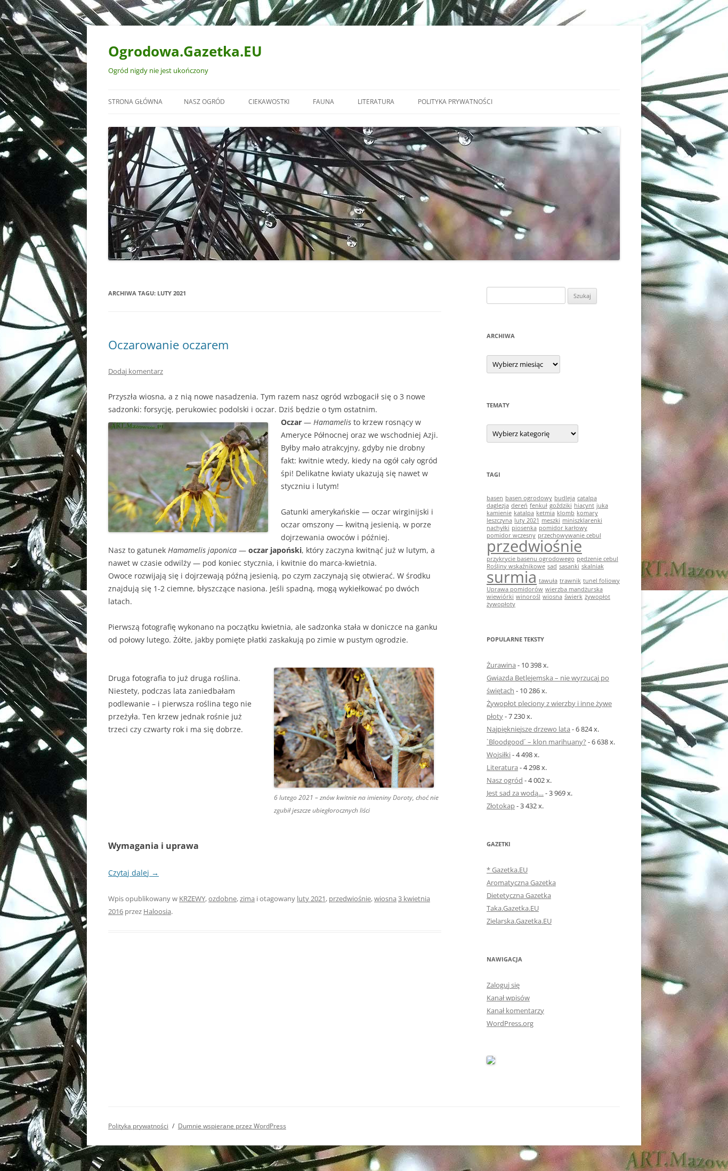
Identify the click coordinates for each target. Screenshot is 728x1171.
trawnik (570, 580)
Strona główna (135, 101)
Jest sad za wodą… (515, 793)
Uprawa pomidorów (515, 589)
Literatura (376, 101)
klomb (566, 513)
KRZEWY (192, 898)
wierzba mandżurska (574, 589)
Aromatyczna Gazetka (521, 882)
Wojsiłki (499, 754)
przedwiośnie (350, 898)
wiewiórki (500, 596)
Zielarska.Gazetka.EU (519, 921)
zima (247, 898)
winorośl (528, 596)
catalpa (587, 498)
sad (552, 566)
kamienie (499, 513)
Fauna (323, 101)
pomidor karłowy (563, 528)
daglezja (498, 505)
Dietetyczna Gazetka (519, 895)
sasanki (569, 566)
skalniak (592, 566)
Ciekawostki (268, 101)
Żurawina (501, 665)
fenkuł (538, 505)
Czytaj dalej (133, 873)
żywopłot (597, 596)
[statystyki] (491, 1061)
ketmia (545, 513)
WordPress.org (510, 1023)
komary (587, 513)
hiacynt (584, 505)
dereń (519, 505)
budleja (564, 498)
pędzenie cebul (597, 559)
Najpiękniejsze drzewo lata (528, 729)
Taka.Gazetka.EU (513, 908)
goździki (560, 505)
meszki (550, 520)
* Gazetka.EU (507, 870)
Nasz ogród (204, 101)
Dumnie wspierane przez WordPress (232, 1125)
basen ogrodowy (528, 498)
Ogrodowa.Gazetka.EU (185, 51)
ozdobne (222, 898)
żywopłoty (501, 604)
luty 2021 (311, 898)
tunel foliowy (601, 580)
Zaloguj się (503, 985)
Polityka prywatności (455, 101)
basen (495, 498)
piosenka (524, 528)
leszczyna (499, 520)
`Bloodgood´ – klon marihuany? (536, 742)
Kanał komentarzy (515, 1010)
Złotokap (501, 806)
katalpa (524, 513)
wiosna (385, 898)
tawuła (548, 580)
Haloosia (157, 911)
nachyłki (498, 528)
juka (602, 505)
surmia (512, 577)
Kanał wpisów (508, 997)
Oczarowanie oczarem (168, 344)
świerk (573, 596)
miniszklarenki (582, 520)
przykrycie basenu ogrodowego (531, 559)
